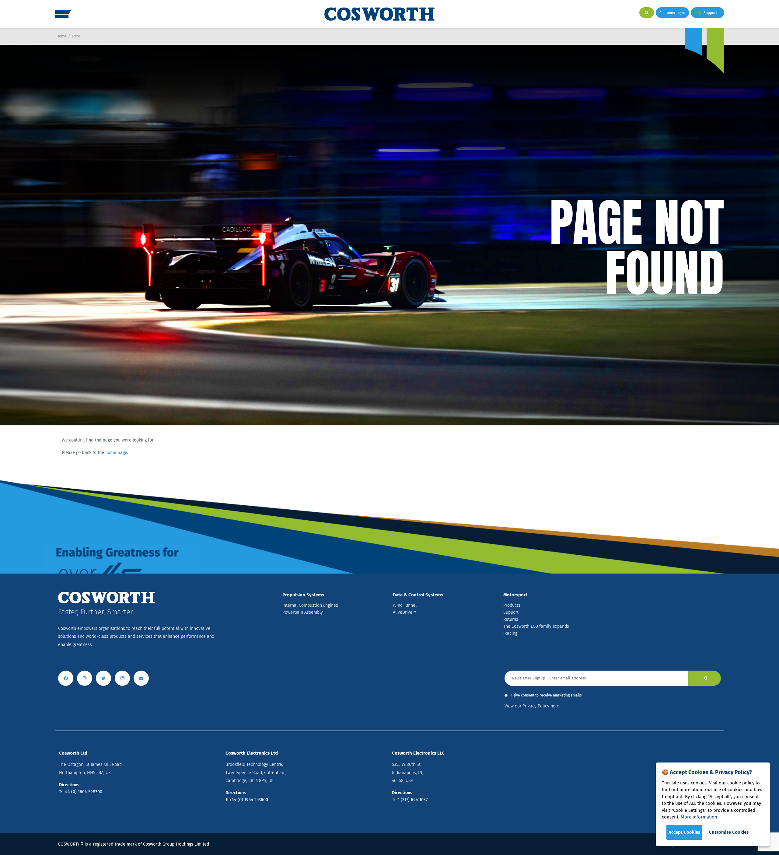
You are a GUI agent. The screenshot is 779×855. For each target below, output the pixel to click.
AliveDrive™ (404, 612)
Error (76, 36)
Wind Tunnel (405, 605)
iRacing (510, 633)
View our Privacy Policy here (532, 706)
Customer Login (672, 13)
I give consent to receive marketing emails (546, 695)
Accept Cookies (684, 832)
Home (61, 36)
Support (710, 13)
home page (116, 452)
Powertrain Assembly (302, 612)
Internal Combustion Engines (310, 605)
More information (699, 817)
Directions (69, 784)
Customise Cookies (729, 832)
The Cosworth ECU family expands (536, 626)
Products (511, 605)
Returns (510, 619)
